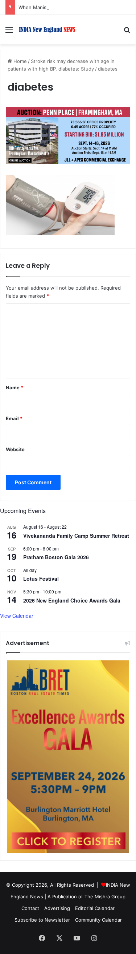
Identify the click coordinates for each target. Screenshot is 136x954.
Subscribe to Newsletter (42, 920)
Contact (30, 908)
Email (14, 418)
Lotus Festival (41, 578)
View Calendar (16, 615)
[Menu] (9, 32)
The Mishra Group (105, 896)
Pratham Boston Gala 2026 (56, 557)
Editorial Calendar (95, 908)
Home (19, 61)
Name (14, 387)
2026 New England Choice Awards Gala (71, 600)
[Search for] (127, 32)
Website (15, 449)
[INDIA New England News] (47, 29)
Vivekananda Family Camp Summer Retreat (76, 535)
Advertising (57, 908)
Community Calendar (98, 920)
